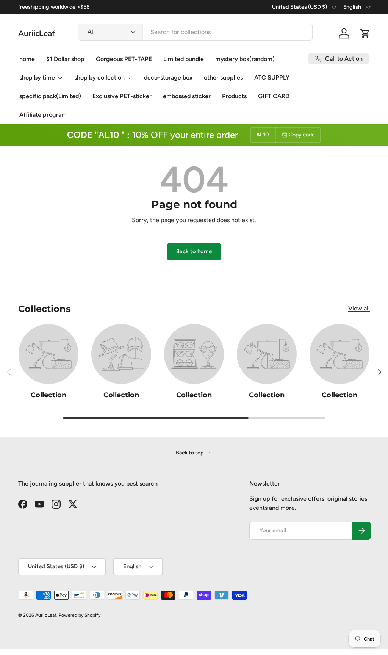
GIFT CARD (273, 96)
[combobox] (195, 32)
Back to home (194, 251)
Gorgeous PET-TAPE (124, 59)
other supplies (223, 77)
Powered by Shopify (79, 615)
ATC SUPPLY (271, 77)
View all (359, 308)
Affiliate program (43, 114)
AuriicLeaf (45, 615)
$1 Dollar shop (65, 59)
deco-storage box (168, 77)
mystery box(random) (245, 59)
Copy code (302, 135)
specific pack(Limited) (50, 96)
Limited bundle (183, 59)
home (27, 59)
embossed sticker (187, 96)
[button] (365, 33)
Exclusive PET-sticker (122, 96)
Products (234, 96)
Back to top (190, 453)
